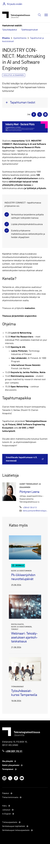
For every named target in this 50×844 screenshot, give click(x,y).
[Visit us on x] (10, 778)
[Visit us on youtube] (22, 778)
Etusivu (6, 38)
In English (6, 814)
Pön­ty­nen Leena (29, 491)
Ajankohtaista (19, 38)
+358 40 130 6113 (30, 508)
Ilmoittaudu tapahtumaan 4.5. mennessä (22, 459)
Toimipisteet (7, 769)
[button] (39, 15)
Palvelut (5, 793)
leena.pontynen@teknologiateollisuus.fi (35, 511)
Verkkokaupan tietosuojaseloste (15, 830)
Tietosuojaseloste (9, 822)
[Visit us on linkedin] (4, 778)
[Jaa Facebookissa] (33, 114)
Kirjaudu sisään (14, 4)
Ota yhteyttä (7, 761)
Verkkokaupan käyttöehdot (13, 826)
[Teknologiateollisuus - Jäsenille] (16, 15)
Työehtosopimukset (29, 30)
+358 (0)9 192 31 (14, 751)
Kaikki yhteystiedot (10, 765)
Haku (4, 806)
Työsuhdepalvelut (9, 30)
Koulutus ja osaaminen (13, 75)
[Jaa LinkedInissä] (45, 114)
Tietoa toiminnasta (10, 797)
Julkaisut (6, 810)
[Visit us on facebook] (16, 778)
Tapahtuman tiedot (22, 102)
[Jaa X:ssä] (39, 114)
